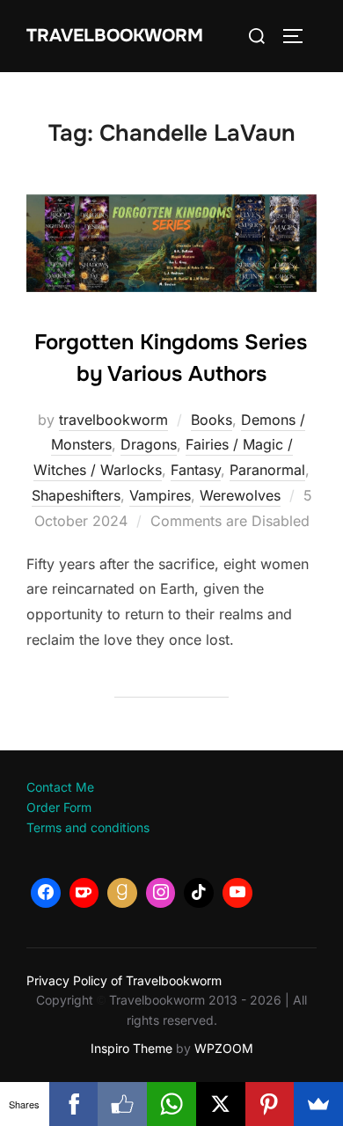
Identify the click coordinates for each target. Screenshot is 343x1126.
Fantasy (196, 470)
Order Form (58, 807)
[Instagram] (161, 893)
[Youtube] (237, 893)
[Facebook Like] (122, 1104)
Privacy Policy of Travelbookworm (124, 980)
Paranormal (267, 470)
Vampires (160, 495)
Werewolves (240, 495)
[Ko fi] (84, 893)
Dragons (148, 444)
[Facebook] (45, 893)
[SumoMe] (318, 1104)
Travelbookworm (114, 36)
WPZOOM (223, 1048)
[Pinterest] (270, 1104)
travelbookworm (113, 419)
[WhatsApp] (171, 1104)
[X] (220, 1104)
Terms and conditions (88, 827)
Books (211, 419)
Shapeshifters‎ (76, 495)
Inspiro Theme (131, 1048)
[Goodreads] (122, 893)
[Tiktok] (198, 893)
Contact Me (60, 786)
